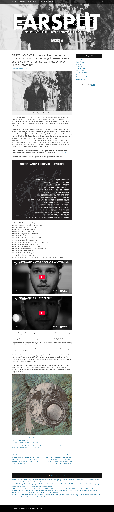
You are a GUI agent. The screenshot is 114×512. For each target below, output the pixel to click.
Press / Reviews (81, 75)
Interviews (79, 66)
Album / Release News (19, 446)
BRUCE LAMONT (35, 447)
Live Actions (32, 2)
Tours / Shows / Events (22, 447)
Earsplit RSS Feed (58, 475)
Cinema (35, 446)
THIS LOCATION (61, 153)
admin (27, 68)
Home (14, 2)
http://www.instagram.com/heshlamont (25, 442)
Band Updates (29, 446)
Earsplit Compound (26, 508)
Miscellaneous (49, 446)
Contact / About (47, 2)
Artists (22, 2)
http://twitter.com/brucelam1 (21, 440)
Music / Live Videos (59, 446)
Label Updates (41, 446)
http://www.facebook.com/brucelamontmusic (27, 438)
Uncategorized (81, 79)
